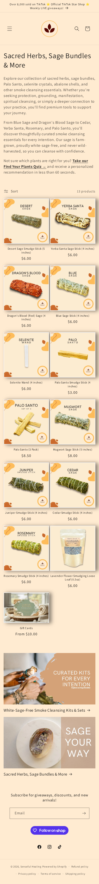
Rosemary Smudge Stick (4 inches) (26, 576)
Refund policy (79, 866)
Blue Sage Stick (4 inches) (73, 315)
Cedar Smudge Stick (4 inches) (73, 512)
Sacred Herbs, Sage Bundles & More (35, 774)
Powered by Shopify (54, 866)
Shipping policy (75, 873)
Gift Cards (26, 628)
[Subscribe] (84, 813)
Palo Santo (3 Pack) (26, 449)
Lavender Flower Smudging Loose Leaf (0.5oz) (72, 577)
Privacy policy (27, 873)
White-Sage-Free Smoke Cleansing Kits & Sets (44, 710)
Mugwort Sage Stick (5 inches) (72, 449)
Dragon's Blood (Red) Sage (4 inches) (26, 317)
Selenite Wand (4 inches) (26, 382)
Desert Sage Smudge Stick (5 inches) (26, 250)
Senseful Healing (31, 866)
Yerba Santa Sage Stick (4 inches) (73, 248)
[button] (9, 28)
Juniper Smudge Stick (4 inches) (26, 512)
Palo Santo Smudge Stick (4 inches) (73, 384)
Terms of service (51, 873)
